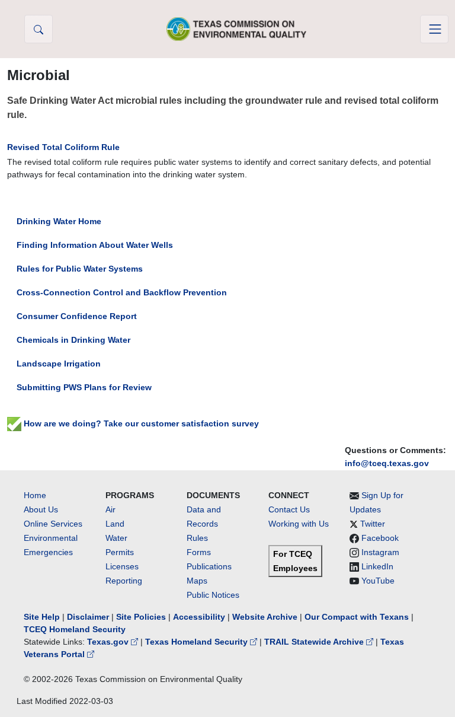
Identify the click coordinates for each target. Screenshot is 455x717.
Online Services (53, 523)
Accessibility (200, 617)
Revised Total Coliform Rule (63, 147)
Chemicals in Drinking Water (73, 340)
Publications (209, 566)
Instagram (380, 552)
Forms (199, 552)
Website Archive (264, 617)
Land (114, 523)
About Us (41, 509)
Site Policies (141, 617)
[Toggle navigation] (434, 29)
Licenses (122, 566)
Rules (197, 538)
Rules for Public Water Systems (80, 268)
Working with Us (298, 523)
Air (110, 509)
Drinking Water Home (59, 221)
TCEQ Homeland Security (75, 629)
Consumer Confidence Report (77, 316)
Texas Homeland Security (197, 641)
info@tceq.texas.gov (387, 463)
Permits (119, 552)
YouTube (378, 580)
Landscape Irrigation (59, 363)
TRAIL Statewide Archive (315, 641)
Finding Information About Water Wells (95, 245)
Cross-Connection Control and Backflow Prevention (122, 292)
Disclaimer (88, 617)
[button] (38, 29)
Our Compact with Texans (357, 617)
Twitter (372, 523)
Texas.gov (109, 641)
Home (35, 495)
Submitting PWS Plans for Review (84, 387)
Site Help (42, 617)
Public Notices (213, 595)
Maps (197, 580)
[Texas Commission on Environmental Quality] (236, 28)
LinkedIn (377, 566)
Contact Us (289, 509)
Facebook (380, 538)
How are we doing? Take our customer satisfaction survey (140, 423)
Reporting (123, 580)
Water (116, 538)
